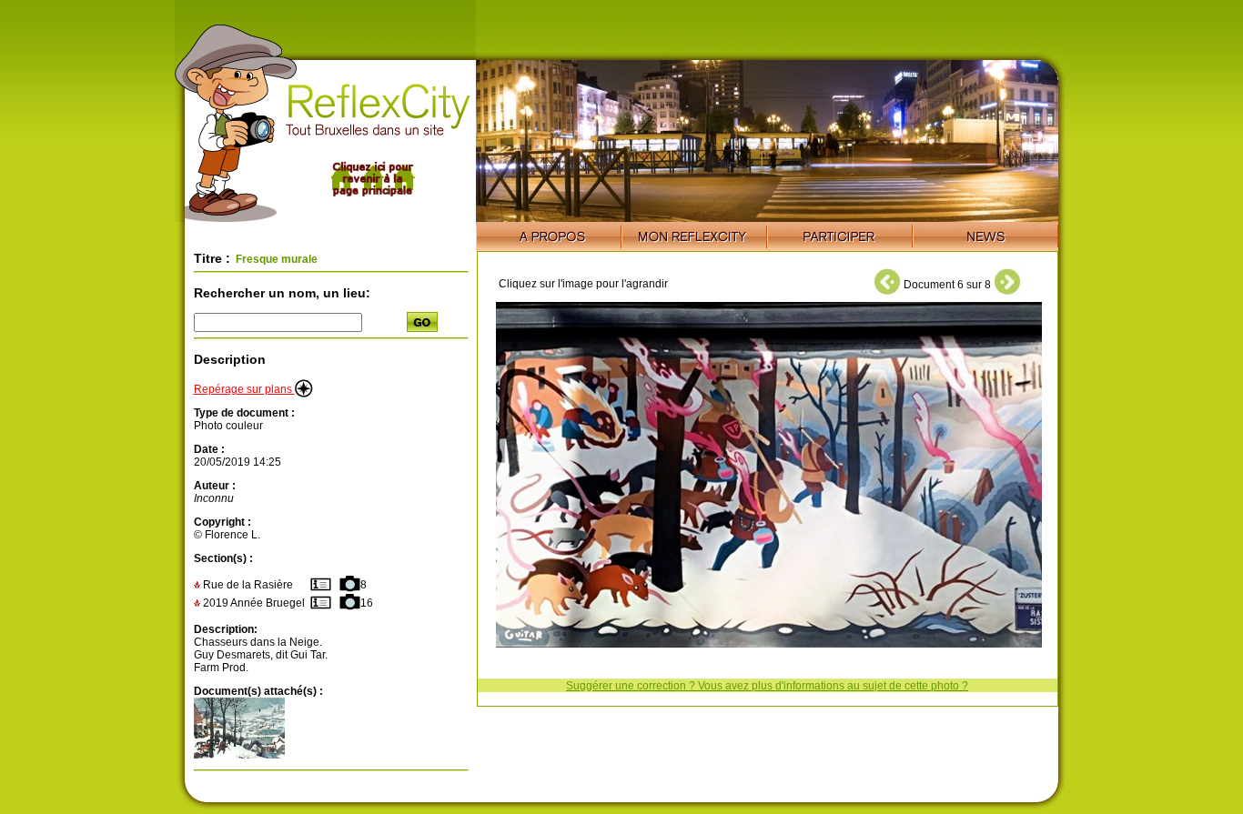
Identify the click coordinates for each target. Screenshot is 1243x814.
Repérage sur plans (244, 389)
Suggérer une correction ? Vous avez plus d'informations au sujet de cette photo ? (767, 685)
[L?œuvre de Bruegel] (239, 755)
